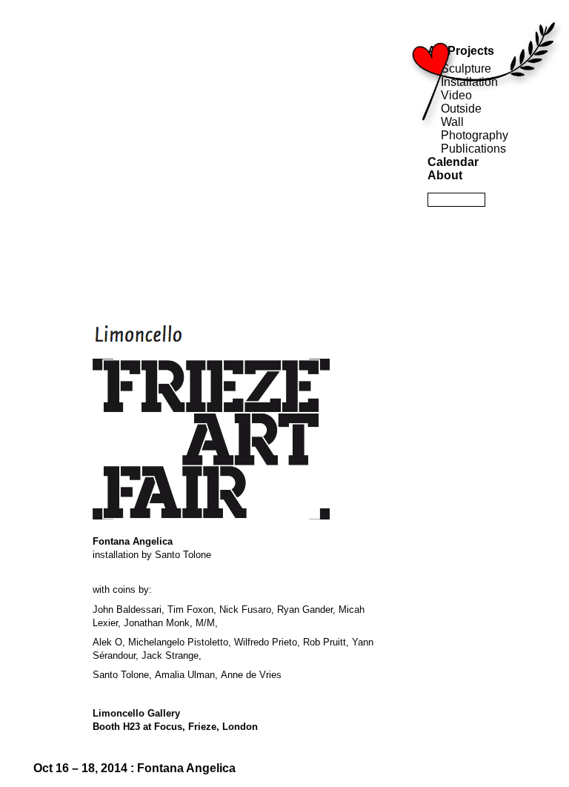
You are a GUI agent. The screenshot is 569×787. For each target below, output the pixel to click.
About (444, 175)
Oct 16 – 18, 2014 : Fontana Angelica (134, 768)
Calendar (453, 162)
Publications (473, 148)
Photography (474, 135)
